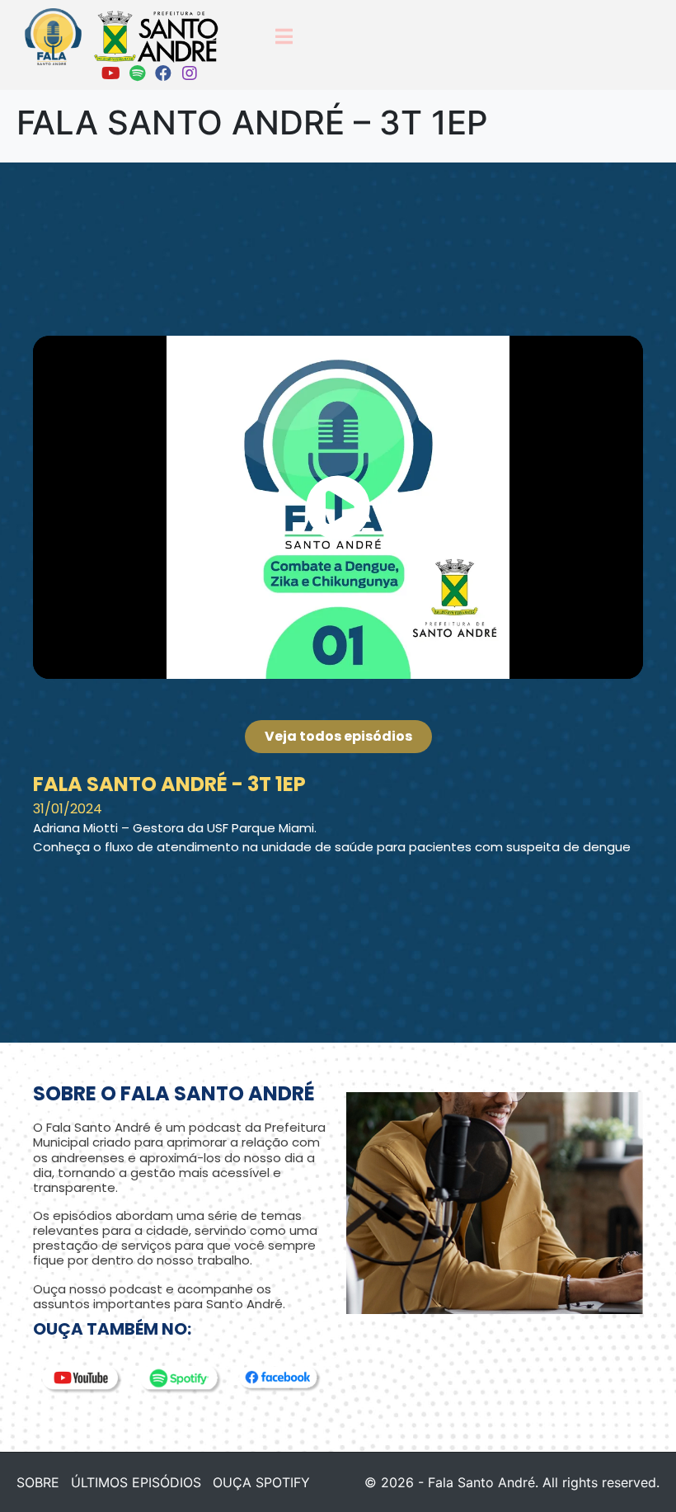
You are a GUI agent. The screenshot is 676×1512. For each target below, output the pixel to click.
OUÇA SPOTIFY (261, 1482)
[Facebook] (163, 73)
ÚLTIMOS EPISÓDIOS (136, 1482)
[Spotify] (137, 73)
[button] (338, 507)
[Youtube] (110, 73)
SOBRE (37, 1482)
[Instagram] (189, 73)
